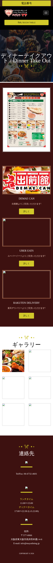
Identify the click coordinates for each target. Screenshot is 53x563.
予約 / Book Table (27, 22)
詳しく (26, 211)
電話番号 (26, 3)
